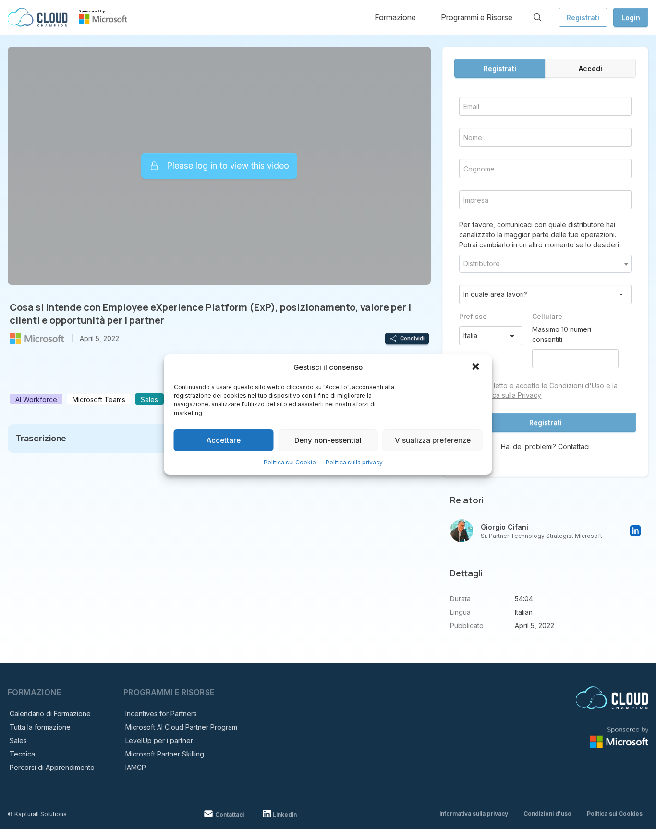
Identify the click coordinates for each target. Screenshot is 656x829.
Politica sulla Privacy (509, 395)
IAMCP (135, 767)
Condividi (412, 338)
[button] (477, 367)
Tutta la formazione (40, 727)
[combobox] (545, 264)
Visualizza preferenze (433, 440)
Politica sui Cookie (290, 462)
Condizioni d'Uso (576, 385)
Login (630, 17)
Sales (18, 740)
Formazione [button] (395, 17)
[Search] (537, 17)
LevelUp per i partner (159, 740)
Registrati (583, 17)
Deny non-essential (328, 440)
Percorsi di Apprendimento (52, 767)
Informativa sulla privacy (473, 813)
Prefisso (473, 316)
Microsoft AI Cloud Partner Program (181, 727)
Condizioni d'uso (547, 813)
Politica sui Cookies (615, 813)
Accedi (590, 68)
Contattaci (574, 446)
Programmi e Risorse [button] (476, 17)
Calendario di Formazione (50, 713)
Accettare (224, 440)
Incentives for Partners (161, 713)
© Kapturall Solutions (37, 813)
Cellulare (547, 316)
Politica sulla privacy (354, 462)
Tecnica (22, 754)
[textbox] (545, 263)
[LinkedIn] (635, 530)
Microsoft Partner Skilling (164, 754)
